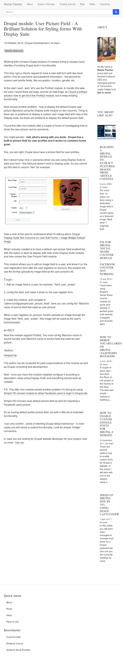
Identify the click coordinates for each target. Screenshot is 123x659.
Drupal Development (37, 43)
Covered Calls (13, 637)
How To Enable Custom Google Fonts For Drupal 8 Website (106, 424)
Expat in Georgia (46, 4)
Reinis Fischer (13, 4)
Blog (82, 4)
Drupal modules (14, 50)
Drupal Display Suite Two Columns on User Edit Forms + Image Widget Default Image (44, 237)
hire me (19, 442)
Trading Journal (67, 4)
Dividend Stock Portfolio (18, 649)
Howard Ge (10, 355)
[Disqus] (46, 492)
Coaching (105, 4)
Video (92, 4)
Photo (9, 608)
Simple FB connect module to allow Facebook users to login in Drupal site (45, 393)
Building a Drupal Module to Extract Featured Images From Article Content (107, 163)
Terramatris (106, 86)
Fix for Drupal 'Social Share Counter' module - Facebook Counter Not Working (107, 258)
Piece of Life (12, 621)
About (30, 4)
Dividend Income (14, 643)
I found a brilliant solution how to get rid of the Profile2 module (45, 93)
